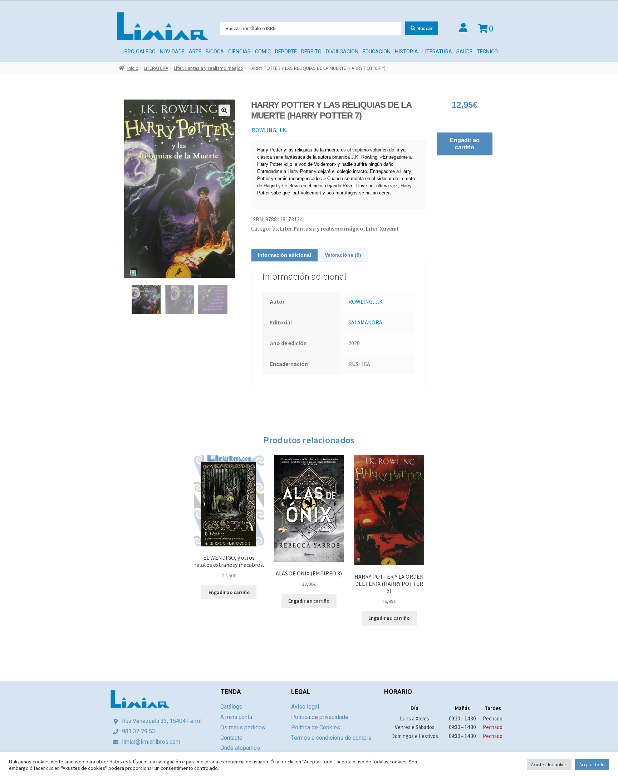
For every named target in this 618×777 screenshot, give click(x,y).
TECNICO (487, 52)
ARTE (195, 52)
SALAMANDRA (365, 322)
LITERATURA (437, 52)
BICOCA (215, 52)
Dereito (311, 52)
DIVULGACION (342, 52)
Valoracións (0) (343, 255)
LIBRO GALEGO (138, 52)
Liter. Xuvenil (382, 228)
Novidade (172, 52)
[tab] (284, 255)
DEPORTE (286, 52)
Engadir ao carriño (465, 143)
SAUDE (464, 52)
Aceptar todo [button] (592, 765)
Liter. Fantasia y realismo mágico (208, 68)
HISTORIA (406, 52)
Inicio (132, 68)
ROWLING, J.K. (269, 130)
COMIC (263, 52)
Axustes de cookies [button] (549, 765)
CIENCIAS (239, 52)
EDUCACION (377, 52)
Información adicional (284, 255)
